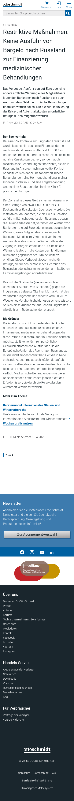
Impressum (23, 772)
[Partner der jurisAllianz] (37, 571)
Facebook (9, 637)
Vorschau (8, 683)
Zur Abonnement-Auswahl (37, 534)
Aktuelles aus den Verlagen (19, 669)
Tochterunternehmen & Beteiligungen (24, 619)
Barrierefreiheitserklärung (37, 780)
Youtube (8, 646)
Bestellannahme (12, 692)
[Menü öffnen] (69, 3)
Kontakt (8, 633)
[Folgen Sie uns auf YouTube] (41, 552)
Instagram (9, 651)
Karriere (7, 614)
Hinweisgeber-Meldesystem (37, 788)
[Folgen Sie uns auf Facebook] (22, 552)
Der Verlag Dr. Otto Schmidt (19, 601)
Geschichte (9, 624)
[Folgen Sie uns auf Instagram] (32, 552)
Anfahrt (7, 610)
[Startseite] (37, 751)
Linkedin (8, 642)
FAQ (5, 696)
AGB (54, 772)
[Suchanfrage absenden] (68, 13)
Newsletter (9, 674)
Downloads (9, 678)
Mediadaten (10, 628)
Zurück (9, 455)
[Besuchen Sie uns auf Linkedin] (51, 552)
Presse (7, 605)
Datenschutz (41, 772)
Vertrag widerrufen (14, 719)
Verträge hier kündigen (16, 715)
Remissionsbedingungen (17, 687)
